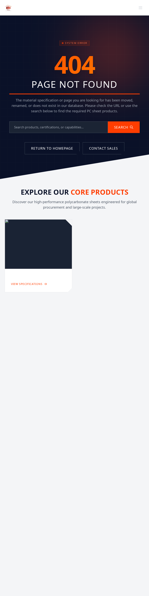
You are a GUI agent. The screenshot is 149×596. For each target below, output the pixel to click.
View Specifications (26, 284)
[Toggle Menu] (140, 8)
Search (121, 127)
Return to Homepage (52, 148)
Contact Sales (117, 7)
